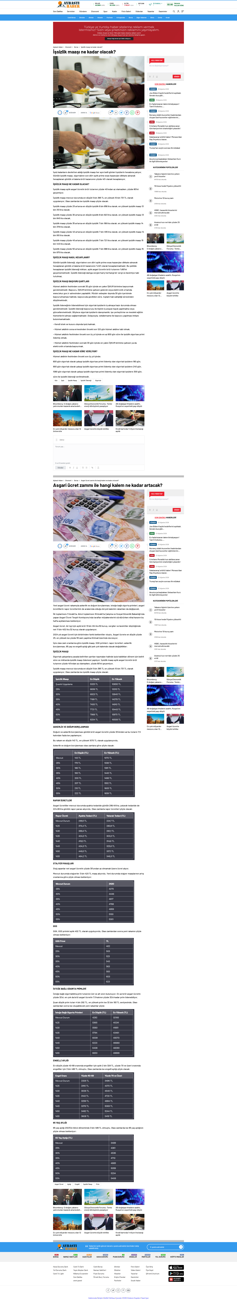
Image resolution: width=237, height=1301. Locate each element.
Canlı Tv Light (58, 1273)
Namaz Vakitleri (70, 1256)
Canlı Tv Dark (78, 1267)
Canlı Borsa (72, 18)
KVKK (125, 1298)
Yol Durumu (160, 1256)
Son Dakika (57, 11)
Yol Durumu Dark (59, 1270)
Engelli (77, 1184)
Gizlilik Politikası (109, 1298)
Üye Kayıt (149, 1270)
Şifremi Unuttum (152, 1273)
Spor (105, 11)
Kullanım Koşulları (134, 1298)
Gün (56, 380)
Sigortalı (98, 380)
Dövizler (82, 18)
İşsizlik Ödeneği (86, 380)
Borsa (131, 18)
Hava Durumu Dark (60, 1267)
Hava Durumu (102, 1256)
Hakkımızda (92, 1298)
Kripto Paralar (177, 1256)
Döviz (152, 18)
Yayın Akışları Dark (80, 1270)
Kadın (114, 11)
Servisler (71, 11)
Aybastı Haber (58, 47)
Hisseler (100, 18)
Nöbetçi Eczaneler (80, 1273)
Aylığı (69, 1184)
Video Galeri (135, 1270)
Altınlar (91, 18)
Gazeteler (163, 11)
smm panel (77, 1280)
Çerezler (119, 1298)
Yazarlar (150, 11)
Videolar (139, 11)
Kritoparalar (121, 18)
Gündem (83, 11)
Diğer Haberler (142, 18)
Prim (97, 1184)
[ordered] (83, 467)
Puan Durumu (118, 1256)
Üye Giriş (149, 1267)
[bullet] (86, 467)
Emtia (160, 18)
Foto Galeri (126, 11)
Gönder (60, 468)
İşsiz (62, 380)
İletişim (100, 1298)
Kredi (167, 18)
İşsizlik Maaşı (72, 380)
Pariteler (110, 18)
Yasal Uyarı (145, 1298)
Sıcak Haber (136, 1280)
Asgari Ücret (59, 1184)
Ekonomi (95, 11)
